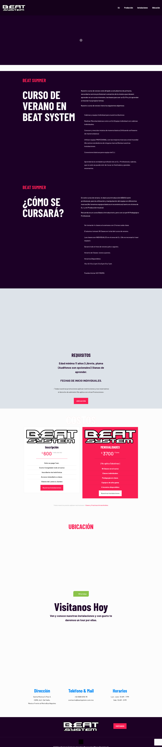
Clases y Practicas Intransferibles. (96, 505)
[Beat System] (14, 7)
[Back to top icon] (81, 742)
